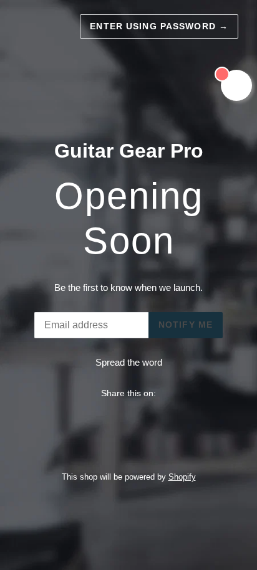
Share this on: (128, 393)
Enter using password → (159, 26)
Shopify (182, 477)
